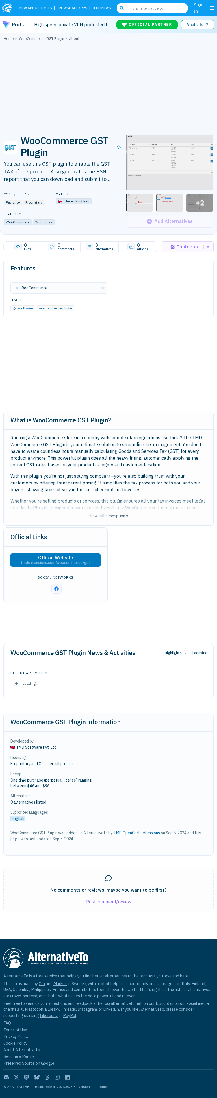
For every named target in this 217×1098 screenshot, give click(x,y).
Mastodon (34, 1009)
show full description (108, 516)
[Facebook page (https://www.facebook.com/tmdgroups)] (56, 589)
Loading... (30, 683)
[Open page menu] (212, 8)
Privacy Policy (16, 1036)
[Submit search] (122, 8)
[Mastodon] (26, 1077)
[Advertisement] (108, 86)
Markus (60, 983)
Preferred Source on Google (28, 1063)
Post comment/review (108, 902)
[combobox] (152, 8)
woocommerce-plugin (55, 308)
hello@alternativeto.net (120, 1003)
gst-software (23, 308)
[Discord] (6, 1077)
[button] (169, 162)
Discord (162, 1003)
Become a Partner (19, 1056)
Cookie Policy (15, 1043)
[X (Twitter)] (16, 1077)
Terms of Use (15, 1029)
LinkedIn (111, 1009)
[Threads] (47, 1077)
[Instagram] (57, 1077)
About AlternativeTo (21, 1049)
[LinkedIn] (67, 1077)
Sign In (198, 8)
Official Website (55, 560)
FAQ (7, 1023)
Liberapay (49, 1015)
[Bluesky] (37, 1077)
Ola (42, 983)
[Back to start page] (8, 8)
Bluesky (52, 1009)
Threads (68, 1009)
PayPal (69, 1015)
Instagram (87, 1009)
